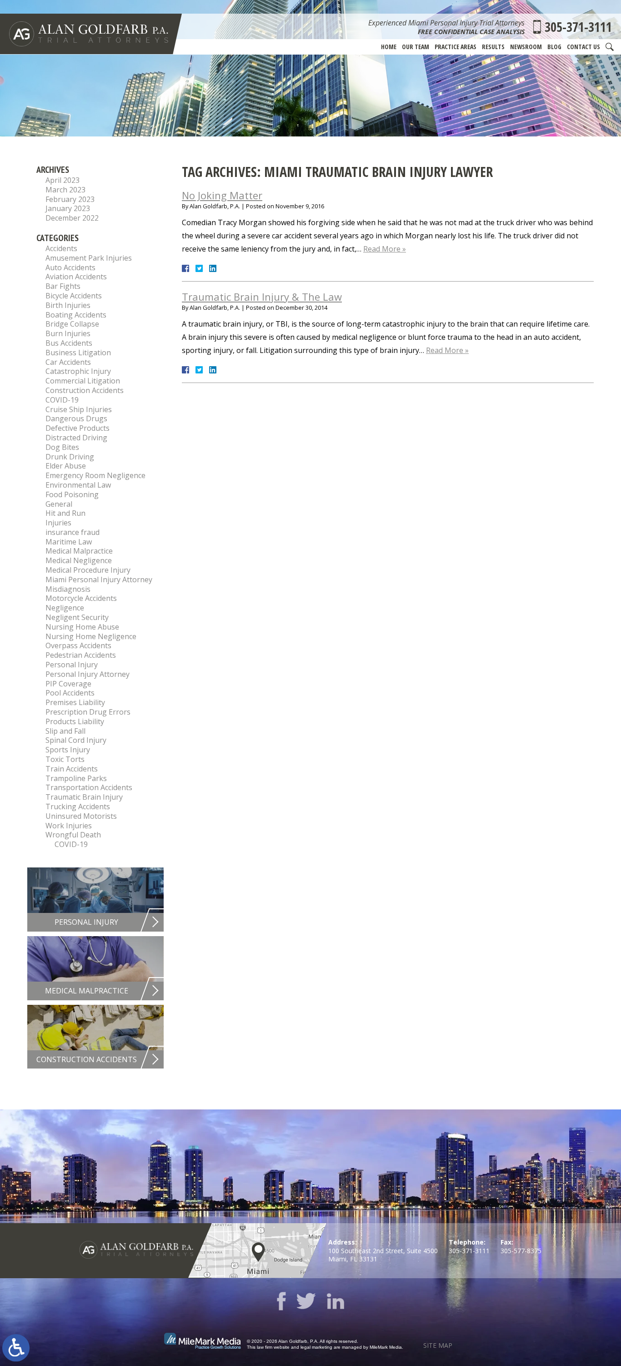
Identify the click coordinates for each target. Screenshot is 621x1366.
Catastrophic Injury (78, 371)
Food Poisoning (72, 494)
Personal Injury (71, 665)
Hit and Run (65, 513)
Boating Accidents (75, 315)
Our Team (415, 46)
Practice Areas (455, 46)
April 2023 (62, 180)
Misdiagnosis (67, 589)
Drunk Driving (69, 457)
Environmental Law (78, 485)
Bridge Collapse (72, 324)
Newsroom (526, 46)
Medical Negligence (78, 560)
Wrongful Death (73, 835)
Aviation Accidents (76, 277)
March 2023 (65, 190)
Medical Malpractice (79, 551)
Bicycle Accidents (73, 296)
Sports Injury (67, 750)
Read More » (384, 249)
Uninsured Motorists (81, 816)
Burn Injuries (67, 333)
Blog (554, 46)
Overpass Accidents (78, 645)
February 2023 (70, 199)
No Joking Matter (222, 195)
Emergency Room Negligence (95, 475)
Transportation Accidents (88, 787)
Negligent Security (77, 617)
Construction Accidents (84, 390)
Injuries (58, 523)
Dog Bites (62, 447)
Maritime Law (68, 542)
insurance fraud (72, 532)
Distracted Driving (76, 438)
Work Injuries (68, 826)
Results (493, 46)
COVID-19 (62, 400)
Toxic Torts (65, 759)
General (58, 504)
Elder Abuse (65, 466)
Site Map (437, 1345)
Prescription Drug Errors (87, 712)
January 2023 (67, 208)
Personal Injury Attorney (87, 674)
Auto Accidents (70, 267)
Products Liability (74, 721)
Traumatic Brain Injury (84, 797)
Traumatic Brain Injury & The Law (262, 296)
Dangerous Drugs (76, 418)
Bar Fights (62, 286)
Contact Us (583, 46)
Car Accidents (68, 362)
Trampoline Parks (76, 778)
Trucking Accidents (77, 806)
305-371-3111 (578, 27)
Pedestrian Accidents (80, 655)
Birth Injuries (67, 305)
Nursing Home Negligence (90, 636)
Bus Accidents (68, 343)
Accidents (61, 248)
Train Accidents (71, 769)
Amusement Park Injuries (88, 258)
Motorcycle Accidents (81, 598)
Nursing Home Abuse (82, 627)
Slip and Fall (65, 731)
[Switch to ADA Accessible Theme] (16, 1347)
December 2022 (72, 218)
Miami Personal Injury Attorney (98, 580)
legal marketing (316, 1347)
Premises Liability (75, 702)
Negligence (64, 608)
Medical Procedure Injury (87, 570)
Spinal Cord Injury (75, 740)
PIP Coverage (68, 684)
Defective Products (77, 428)
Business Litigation (78, 353)
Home (388, 46)
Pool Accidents (70, 693)
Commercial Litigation (82, 381)
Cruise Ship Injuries (78, 409)
